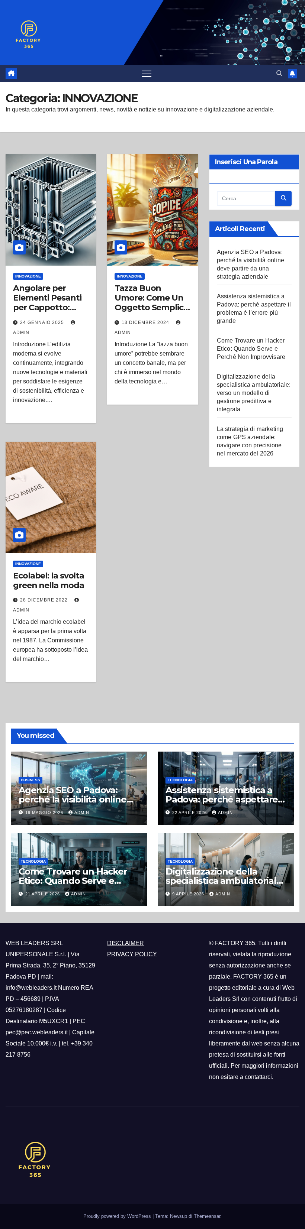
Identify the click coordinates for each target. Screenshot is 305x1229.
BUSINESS (30, 780)
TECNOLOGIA (180, 780)
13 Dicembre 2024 (146, 322)
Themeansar (207, 1216)
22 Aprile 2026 (190, 812)
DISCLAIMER (125, 943)
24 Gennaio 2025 (42, 322)
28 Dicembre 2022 (44, 600)
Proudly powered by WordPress (117, 1216)
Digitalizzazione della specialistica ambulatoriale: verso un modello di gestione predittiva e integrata (254, 392)
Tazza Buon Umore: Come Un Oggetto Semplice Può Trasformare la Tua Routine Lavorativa (151, 312)
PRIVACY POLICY (132, 954)
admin (81, 812)
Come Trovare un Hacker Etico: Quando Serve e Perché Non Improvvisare (251, 348)
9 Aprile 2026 (189, 894)
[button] (279, 73)
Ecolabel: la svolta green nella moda (48, 580)
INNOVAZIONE (28, 276)
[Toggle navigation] (147, 73)
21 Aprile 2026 (43, 894)
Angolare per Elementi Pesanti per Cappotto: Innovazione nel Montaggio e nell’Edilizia (47, 312)
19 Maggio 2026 (45, 812)
